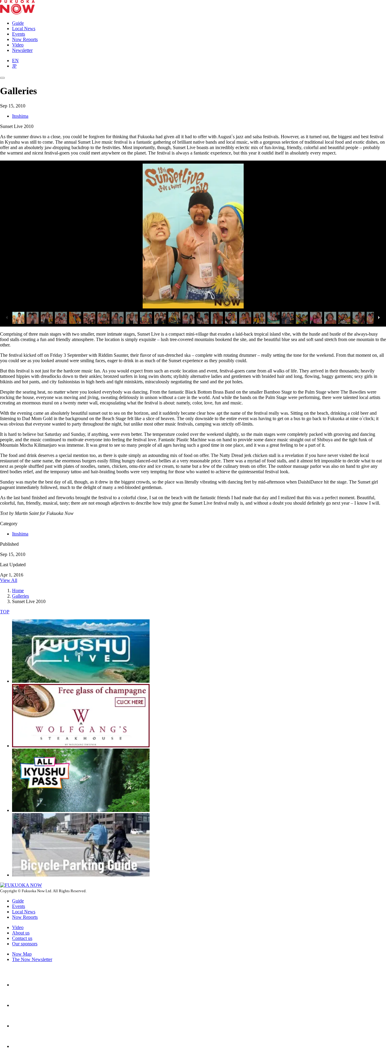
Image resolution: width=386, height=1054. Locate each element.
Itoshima (20, 116)
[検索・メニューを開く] (2, 78)
